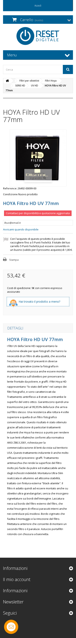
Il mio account (16, 579)
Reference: (10, 188)
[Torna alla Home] (7, 80)
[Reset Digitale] (38, 36)
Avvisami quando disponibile (21, 229)
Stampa (14, 260)
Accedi (37, 5)
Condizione (10, 194)
